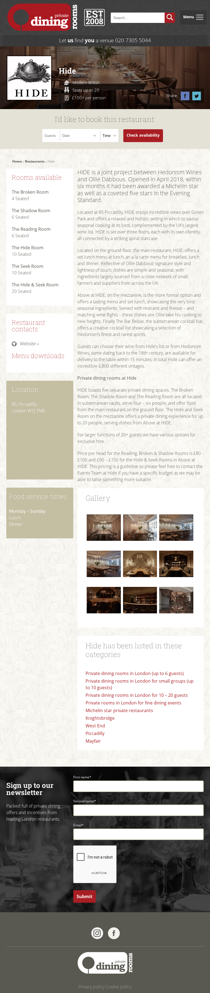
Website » (29, 344)
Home (17, 161)
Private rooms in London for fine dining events (134, 703)
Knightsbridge (100, 718)
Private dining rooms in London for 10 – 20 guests (137, 695)
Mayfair (93, 741)
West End (95, 726)
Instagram (97, 933)
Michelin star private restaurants (119, 710)
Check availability (143, 135)
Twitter (196, 96)
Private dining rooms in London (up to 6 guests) (135, 673)
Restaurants (35, 161)
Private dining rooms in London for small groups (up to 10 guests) (140, 684)
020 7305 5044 (133, 40)
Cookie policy (119, 987)
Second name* (84, 801)
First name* (82, 777)
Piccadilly (95, 733)
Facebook (185, 96)
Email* (78, 825)
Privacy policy (91, 987)
